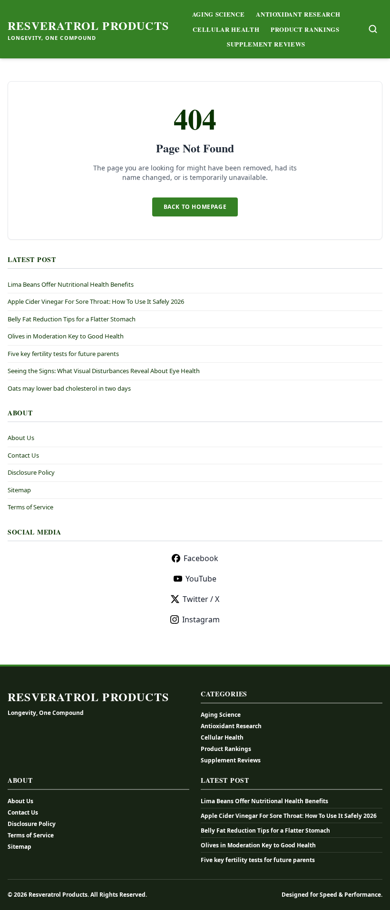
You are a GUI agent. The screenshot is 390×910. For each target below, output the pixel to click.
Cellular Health (226, 29)
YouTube (200, 578)
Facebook (201, 558)
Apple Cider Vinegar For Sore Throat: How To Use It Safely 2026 (96, 301)
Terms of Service (30, 507)
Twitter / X (201, 599)
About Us (21, 437)
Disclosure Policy (31, 472)
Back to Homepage (195, 207)
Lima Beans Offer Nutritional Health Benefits (71, 284)
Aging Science (218, 14)
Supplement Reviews (266, 43)
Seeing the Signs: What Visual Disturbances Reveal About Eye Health (104, 370)
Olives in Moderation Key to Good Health (66, 336)
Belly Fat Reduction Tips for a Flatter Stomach (72, 319)
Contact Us (23, 455)
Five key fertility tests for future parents (63, 353)
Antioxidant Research (298, 14)
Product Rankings (305, 29)
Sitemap (19, 490)
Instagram (201, 619)
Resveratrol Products (88, 25)
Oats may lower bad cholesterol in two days (69, 388)
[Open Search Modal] (372, 28)
